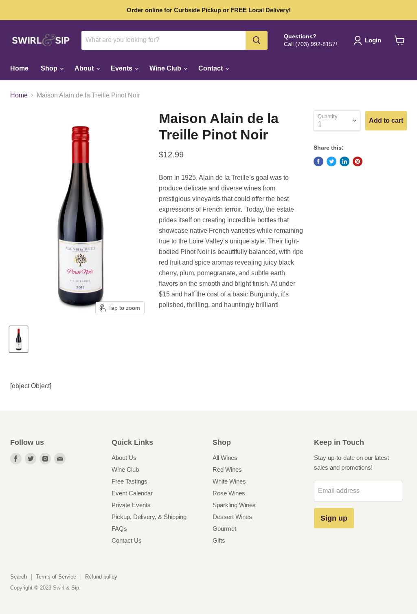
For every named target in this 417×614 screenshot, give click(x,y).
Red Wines (227, 469)
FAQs (119, 528)
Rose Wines (229, 493)
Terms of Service (56, 577)
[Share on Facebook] (318, 161)
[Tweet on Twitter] (331, 161)
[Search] (257, 40)
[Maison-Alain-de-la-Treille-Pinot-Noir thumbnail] (18, 339)
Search (18, 577)
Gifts (219, 540)
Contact (211, 68)
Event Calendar (132, 493)
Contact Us (127, 540)
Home (19, 68)
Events (122, 68)
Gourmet (224, 528)
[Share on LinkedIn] (344, 161)
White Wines (229, 481)
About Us (124, 457)
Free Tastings (129, 481)
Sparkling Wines (234, 504)
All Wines (225, 457)
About (85, 68)
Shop (50, 68)
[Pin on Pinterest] (357, 161)
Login (373, 40)
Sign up (333, 518)
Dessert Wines (232, 516)
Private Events (131, 504)
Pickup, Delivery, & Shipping (149, 516)
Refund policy (101, 577)
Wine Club (166, 68)
